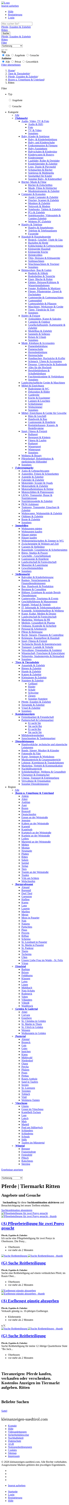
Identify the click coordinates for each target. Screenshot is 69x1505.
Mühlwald (26, 1057)
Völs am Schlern (30, 878)
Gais (23, 1045)
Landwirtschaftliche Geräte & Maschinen (43, 382)
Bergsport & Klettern (39, 437)
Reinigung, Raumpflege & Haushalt (40, 638)
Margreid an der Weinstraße (36, 841)
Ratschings (27, 1160)
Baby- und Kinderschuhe (41, 142)
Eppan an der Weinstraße (34, 817)
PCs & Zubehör (36, 212)
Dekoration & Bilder (39, 391)
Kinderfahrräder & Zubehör (42, 163)
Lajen (24, 981)
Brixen (25, 972)
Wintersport (34, 449)
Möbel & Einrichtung (32, 385)
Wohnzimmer (35, 407)
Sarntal (25, 863)
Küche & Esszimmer (39, 397)
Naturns (25, 923)
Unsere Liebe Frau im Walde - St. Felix (42, 960)
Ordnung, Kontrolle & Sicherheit (38, 625)
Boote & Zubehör (30, 519)
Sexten (25, 1084)
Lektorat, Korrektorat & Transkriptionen (42, 762)
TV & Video (35, 130)
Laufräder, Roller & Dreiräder (44, 160)
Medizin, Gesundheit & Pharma (38, 622)
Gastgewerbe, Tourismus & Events (39, 598)
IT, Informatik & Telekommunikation (41, 607)
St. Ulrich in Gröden (32, 1027)
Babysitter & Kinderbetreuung (37, 577)
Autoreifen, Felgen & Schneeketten (40, 473)
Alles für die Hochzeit (39, 367)
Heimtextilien (35, 255)
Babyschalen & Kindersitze (42, 151)
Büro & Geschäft (37, 416)
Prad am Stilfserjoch (32, 1127)
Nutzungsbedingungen (20, 1447)
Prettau (25, 1075)
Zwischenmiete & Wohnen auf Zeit (40, 543)
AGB (11, 1444)
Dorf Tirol (26, 893)
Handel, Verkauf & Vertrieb (36, 604)
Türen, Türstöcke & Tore (41, 309)
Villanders (26, 999)
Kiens (24, 1054)
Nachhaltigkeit (15, 1437)
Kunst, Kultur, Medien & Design (38, 613)
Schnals (25, 1136)
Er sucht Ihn (34, 729)
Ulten (24, 957)
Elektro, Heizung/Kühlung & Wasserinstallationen (43, 284)
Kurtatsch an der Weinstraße (36, 832)
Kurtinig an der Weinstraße (35, 835)
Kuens (24, 902)
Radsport (33, 443)
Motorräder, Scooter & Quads (37, 483)
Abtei (24, 1011)
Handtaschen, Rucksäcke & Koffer (46, 358)
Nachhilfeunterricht (31, 768)
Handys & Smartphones (40, 227)
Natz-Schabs (28, 990)
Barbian (25, 969)
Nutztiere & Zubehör (32, 680)
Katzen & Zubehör (31, 674)
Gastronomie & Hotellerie (41, 422)
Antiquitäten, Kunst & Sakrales (44, 318)
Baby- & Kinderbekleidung (42, 139)
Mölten (25, 844)
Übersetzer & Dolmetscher (35, 774)
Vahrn (24, 996)
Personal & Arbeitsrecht (34, 628)
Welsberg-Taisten (30, 1100)
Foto (30, 127)
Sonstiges (33, 133)
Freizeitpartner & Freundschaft (37, 717)
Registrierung (15, 14)
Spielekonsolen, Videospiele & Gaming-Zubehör (44, 217)
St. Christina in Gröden (33, 1021)
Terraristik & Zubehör (33, 704)
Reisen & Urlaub (37, 337)
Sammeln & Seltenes (39, 334)
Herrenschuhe (35, 355)
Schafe (31, 689)
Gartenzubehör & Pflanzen (42, 303)
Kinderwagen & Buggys (41, 154)
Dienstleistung (29, 595)
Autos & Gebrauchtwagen (35, 470)
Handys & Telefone (31, 224)
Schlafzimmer (35, 403)
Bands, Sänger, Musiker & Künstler (40, 750)
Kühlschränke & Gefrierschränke (45, 245)
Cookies (12, 1450)
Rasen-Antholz (29, 1078)
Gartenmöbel (35, 300)
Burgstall (26, 890)
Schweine (33, 692)
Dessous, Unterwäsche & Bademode (47, 364)
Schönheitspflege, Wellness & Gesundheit (43, 771)
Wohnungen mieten (31, 528)
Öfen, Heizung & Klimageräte (44, 258)
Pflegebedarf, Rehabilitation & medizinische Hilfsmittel (37, 460)
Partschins (26, 926)
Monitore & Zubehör (39, 203)
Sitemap (12, 1453)
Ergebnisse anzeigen (12, 1169)
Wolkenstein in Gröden (33, 1033)
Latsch (24, 1118)
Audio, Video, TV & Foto (35, 121)
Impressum (14, 1456)
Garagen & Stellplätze (33, 546)
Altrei (24, 799)
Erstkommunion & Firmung (42, 145)
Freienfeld (26, 1154)
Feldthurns (27, 975)
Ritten (24, 856)
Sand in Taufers (29, 1081)
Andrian (25, 802)
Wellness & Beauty (31, 455)
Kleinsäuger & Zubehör (34, 677)
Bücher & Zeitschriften (40, 185)
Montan (25, 847)
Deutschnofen (28, 814)
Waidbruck (27, 1005)
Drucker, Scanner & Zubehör (43, 200)
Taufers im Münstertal (33, 1142)
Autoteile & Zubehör (32, 476)
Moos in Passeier (30, 917)
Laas (23, 1115)
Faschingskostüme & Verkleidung (46, 376)
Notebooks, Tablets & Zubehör (44, 209)
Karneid (25, 826)
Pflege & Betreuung (32, 631)
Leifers (25, 838)
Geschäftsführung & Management (39, 601)
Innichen (26, 1051)
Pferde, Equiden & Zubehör (36, 701)
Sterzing (25, 1163)
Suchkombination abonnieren (16, 1210)
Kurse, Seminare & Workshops (37, 756)
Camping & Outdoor (39, 321)
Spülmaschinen (36, 261)
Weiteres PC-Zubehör (39, 221)
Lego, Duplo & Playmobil (42, 166)
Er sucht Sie (34, 723)
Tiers (24, 869)
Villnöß (25, 1002)
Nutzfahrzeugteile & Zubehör (37, 501)
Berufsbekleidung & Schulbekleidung (39, 372)
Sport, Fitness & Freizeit (34, 431)
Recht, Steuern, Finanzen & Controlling (42, 635)
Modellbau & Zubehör (40, 331)
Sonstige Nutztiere (38, 698)
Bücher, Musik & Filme (33, 182)
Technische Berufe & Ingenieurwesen (41, 644)
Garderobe (33, 394)
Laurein (25, 908)
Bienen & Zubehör (31, 668)
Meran (24, 914)
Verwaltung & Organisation (36, 780)
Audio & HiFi (35, 124)
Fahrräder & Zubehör (32, 479)
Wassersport (34, 446)
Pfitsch (25, 1157)
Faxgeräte (33, 233)
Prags (24, 1072)
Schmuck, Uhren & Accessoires (45, 361)
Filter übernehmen (11, 64)
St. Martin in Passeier (32, 945)
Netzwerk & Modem (39, 206)
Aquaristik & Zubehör (33, 665)
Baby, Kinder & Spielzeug (35, 136)
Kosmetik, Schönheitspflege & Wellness (42, 610)
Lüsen (24, 984)
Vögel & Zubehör (30, 707)
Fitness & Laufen (37, 440)
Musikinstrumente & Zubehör (43, 191)
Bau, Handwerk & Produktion (37, 586)
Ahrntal (25, 1039)
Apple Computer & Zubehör (43, 197)
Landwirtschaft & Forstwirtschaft (38, 562)
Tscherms (26, 954)
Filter (4, 42)
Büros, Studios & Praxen (34, 552)
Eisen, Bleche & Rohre (40, 279)
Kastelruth (26, 829)
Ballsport (33, 434)
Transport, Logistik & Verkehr (37, 647)
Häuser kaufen (29, 537)
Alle (17, 115)
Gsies (24, 1048)
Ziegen (32, 695)
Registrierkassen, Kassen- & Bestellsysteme (43, 427)
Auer (24, 805)
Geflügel (32, 683)
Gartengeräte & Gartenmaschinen (45, 297)
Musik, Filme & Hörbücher (42, 188)
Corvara (25, 1015)
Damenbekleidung (38, 346)
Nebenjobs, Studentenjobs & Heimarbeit (42, 656)
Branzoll (25, 811)
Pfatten (25, 853)
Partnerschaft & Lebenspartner (37, 720)
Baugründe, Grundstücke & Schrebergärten (44, 549)
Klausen (25, 978)
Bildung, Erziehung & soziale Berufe (41, 592)
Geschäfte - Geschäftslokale (36, 555)
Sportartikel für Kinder (40, 175)
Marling (25, 911)
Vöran (24, 963)
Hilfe (10, 11)
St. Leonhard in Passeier (34, 942)
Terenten (26, 1091)
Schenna (25, 939)
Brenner (25, 1148)
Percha (25, 1066)
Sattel (4, 1410)
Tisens (24, 951)
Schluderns (27, 1133)
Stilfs (24, 1139)
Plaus (24, 929)
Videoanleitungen (17, 1431)
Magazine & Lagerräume (34, 565)
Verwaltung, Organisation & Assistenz (41, 650)
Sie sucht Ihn (35, 726)
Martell (25, 1124)
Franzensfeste (28, 1151)
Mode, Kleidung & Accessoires (38, 343)
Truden (25, 875)
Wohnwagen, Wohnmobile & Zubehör (41, 513)
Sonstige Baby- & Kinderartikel (45, 179)
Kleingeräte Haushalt (39, 248)
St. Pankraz (27, 948)
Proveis (25, 932)
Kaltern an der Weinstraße (35, 823)
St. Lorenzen (28, 1087)
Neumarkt (26, 850)
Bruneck (25, 1042)
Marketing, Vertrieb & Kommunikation (42, 765)
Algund (25, 887)
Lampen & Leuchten (39, 400)
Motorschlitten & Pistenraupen (37, 492)
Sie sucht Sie (35, 732)
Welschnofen (28, 881)
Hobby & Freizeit (30, 315)
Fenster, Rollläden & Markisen (44, 288)
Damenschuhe (35, 349)
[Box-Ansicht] (6, 49)
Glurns (25, 1106)
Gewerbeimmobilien (32, 568)
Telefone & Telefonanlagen (42, 230)
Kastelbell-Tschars (31, 1112)
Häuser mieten (29, 534)
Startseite (13, 1491)
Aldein (25, 796)
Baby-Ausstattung (37, 148)
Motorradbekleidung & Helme (37, 489)
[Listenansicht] (2, 49)
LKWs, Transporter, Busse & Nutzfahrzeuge (36, 497)
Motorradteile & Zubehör (34, 486)
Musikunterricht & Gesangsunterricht (41, 759)
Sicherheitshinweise (18, 1434)
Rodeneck (26, 993)
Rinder (31, 686)
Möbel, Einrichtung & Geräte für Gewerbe (43, 413)
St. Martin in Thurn (31, 1024)
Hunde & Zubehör (31, 671)
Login (11, 17)
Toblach (25, 1094)
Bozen (24, 808)
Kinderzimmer (35, 157)
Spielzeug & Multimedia (41, 172)
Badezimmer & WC (38, 388)
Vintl (24, 1097)
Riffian (25, 935)
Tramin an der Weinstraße (35, 872)
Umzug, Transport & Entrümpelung (40, 777)
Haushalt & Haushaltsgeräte (36, 236)
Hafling (25, 899)
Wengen (25, 1030)
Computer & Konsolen (33, 194)
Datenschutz (14, 1440)
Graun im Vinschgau (32, 1109)
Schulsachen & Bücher (40, 169)
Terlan (24, 866)
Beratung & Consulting (33, 589)
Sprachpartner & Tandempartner (38, 738)
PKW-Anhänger (30, 504)
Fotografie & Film (31, 753)
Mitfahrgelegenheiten (32, 735)
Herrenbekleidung (37, 352)
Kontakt (12, 1425)
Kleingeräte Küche (38, 251)
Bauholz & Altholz (38, 273)
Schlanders (27, 1130)
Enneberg (26, 1018)
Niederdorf (27, 1060)
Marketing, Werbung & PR (35, 619)
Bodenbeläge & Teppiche (41, 276)
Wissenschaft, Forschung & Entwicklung (43, 653)
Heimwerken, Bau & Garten (36, 270)
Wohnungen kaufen (31, 531)
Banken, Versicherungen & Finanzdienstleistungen (35, 582)
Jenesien (25, 820)
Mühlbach (26, 987)
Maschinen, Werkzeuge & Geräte (45, 306)
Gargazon (26, 896)
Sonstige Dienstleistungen (35, 783)
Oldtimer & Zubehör (32, 516)
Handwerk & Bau (37, 419)
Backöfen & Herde (38, 242)
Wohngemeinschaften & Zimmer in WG (42, 540)
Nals (23, 920)
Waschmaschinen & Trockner (43, 264)
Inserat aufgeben (10, 5)
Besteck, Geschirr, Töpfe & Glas (45, 239)
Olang (24, 1063)
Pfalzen (25, 1069)
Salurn (24, 859)
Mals (24, 1121)
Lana (24, 905)
